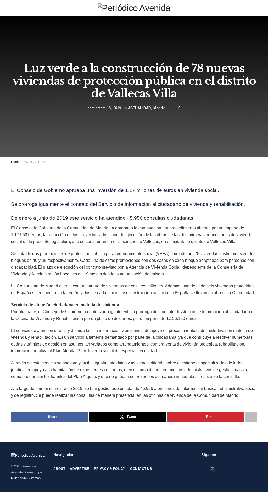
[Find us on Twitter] (212, 469)
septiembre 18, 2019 (104, 108)
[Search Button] (255, 8)
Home (15, 162)
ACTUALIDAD (139, 108)
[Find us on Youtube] (231, 469)
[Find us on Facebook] (203, 469)
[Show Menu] (13, 8)
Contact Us (141, 469)
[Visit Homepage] (134, 7)
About (59, 469)
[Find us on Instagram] (222, 469)
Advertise (79, 469)
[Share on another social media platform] (251, 417)
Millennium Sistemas (26, 478)
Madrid (159, 108)
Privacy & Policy (109, 469)
